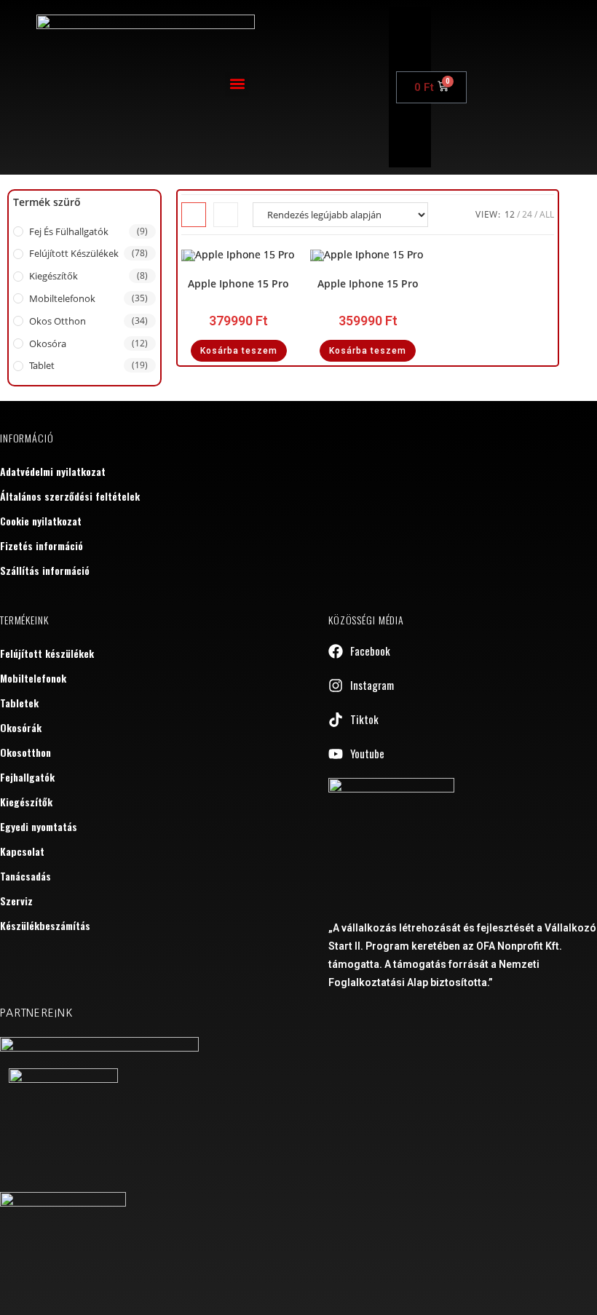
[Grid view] (193, 214)
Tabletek (19, 702)
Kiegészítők (53, 275)
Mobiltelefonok (62, 298)
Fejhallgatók (27, 776)
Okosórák (20, 727)
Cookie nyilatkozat (41, 520)
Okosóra (47, 343)
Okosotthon (25, 752)
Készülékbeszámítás (45, 925)
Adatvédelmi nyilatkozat (53, 471)
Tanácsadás (25, 875)
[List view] (225, 214)
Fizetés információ (41, 545)
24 (527, 214)
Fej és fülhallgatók (68, 231)
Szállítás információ (45, 570)
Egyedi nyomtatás (38, 826)
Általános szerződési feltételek (70, 496)
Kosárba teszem (238, 351)
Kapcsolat (22, 851)
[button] (237, 84)
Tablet (42, 365)
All (546, 214)
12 (510, 214)
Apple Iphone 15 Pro (238, 283)
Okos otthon (57, 320)
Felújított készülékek (74, 253)
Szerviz (16, 900)
